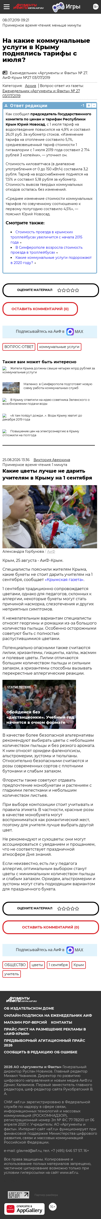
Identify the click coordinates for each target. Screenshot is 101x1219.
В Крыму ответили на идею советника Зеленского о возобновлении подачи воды (46, 402)
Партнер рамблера (46, 1194)
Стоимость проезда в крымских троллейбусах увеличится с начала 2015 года (46, 237)
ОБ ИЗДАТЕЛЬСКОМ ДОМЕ (29, 1008)
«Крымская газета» (64, 579)
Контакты (61, 1022)
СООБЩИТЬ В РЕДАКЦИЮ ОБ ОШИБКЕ (40, 1052)
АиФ (51, 551)
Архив (30, 86)
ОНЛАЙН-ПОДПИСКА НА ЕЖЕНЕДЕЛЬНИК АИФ (48, 1015)
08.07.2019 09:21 (15, 20)
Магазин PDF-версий (25, 1022)
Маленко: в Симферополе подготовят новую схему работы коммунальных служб (58, 386)
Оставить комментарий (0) (40, 309)
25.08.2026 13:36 (16, 460)
